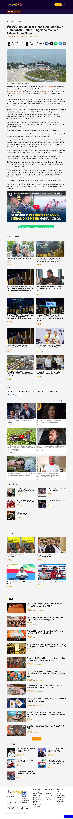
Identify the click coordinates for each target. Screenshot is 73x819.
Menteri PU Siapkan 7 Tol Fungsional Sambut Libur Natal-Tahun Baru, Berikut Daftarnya (20, 373)
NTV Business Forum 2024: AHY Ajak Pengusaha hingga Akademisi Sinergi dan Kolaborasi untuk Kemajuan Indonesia (20, 288)
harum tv (48, 793)
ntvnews (59, 793)
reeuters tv (48, 799)
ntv (46, 792)
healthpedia (61, 795)
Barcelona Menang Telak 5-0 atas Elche (57, 501)
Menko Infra (11, 391)
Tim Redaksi (37, 806)
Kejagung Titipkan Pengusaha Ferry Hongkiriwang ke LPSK (49, 555)
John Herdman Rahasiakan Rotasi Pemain (51, 582)
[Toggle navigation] (64, 4)
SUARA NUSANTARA (14, 11)
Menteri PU (41, 391)
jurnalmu (60, 799)
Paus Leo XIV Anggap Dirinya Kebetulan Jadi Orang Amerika (26, 750)
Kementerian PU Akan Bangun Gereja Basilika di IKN (19, 259)
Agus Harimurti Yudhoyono (26, 391)
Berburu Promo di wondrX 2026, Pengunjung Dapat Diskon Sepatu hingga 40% (46, 618)
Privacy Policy (38, 793)
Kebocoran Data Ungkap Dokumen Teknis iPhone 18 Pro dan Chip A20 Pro (44, 605)
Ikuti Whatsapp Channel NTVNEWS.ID (38, 227)
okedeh (59, 803)
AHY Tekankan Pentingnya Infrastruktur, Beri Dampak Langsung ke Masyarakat (49, 346)
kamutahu (60, 801)
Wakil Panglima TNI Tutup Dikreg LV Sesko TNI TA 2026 (26, 772)
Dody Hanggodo (49, 87)
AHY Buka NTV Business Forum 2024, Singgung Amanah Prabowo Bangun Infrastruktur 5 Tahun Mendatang (49, 259)
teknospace (61, 797)
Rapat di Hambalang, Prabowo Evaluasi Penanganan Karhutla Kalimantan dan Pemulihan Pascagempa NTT (25, 515)
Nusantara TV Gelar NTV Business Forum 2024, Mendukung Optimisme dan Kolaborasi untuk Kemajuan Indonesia (20, 316)
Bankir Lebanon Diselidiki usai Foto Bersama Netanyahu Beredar (55, 750)
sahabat (59, 792)
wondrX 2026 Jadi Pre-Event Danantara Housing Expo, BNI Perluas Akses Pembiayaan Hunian (46, 714)
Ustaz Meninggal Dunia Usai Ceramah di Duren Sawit (19, 555)
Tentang (36, 792)
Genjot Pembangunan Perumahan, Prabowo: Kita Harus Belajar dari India (56, 761)
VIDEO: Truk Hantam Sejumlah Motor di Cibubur (57, 489)
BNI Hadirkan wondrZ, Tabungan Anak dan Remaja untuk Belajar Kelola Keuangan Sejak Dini (46, 674)
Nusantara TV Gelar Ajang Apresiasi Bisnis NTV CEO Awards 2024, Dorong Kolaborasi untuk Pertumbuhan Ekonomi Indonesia (49, 317)
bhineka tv (48, 795)
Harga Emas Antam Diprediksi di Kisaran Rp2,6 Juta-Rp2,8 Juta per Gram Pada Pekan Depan (46, 645)
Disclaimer (36, 795)
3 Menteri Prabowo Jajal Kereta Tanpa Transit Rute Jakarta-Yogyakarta (49, 373)
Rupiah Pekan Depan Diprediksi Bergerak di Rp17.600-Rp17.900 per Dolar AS (45, 686)
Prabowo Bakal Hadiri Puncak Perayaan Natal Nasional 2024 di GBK (37, 130)
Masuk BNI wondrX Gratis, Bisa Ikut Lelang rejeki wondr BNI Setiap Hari (45, 632)
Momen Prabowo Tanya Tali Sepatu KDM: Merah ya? (19, 582)
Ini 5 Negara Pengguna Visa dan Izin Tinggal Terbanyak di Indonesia (37, 180)
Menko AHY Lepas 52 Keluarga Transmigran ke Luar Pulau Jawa (17, 346)
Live (57, 4)
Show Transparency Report (24, 800)
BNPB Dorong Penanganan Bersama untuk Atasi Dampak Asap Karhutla (26, 490)
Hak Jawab (37, 805)
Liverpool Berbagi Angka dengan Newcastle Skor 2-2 (25, 501)
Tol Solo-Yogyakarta (44, 91)
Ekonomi (14, 21)
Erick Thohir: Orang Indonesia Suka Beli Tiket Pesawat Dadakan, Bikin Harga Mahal (49, 288)
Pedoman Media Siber (37, 798)
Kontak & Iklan (36, 802)
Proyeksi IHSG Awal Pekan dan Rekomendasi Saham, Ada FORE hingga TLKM (46, 659)
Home (8, 21)
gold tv (47, 797)
